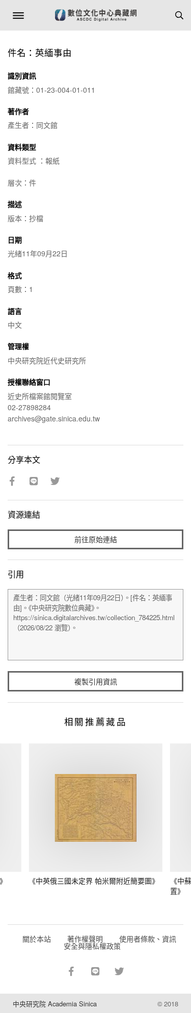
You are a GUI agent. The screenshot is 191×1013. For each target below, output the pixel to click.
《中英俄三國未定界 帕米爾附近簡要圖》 (94, 880)
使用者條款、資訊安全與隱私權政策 (120, 942)
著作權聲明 (85, 939)
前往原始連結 (95, 539)
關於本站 (36, 939)
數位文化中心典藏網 (96, 15)
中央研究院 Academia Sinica (55, 1003)
